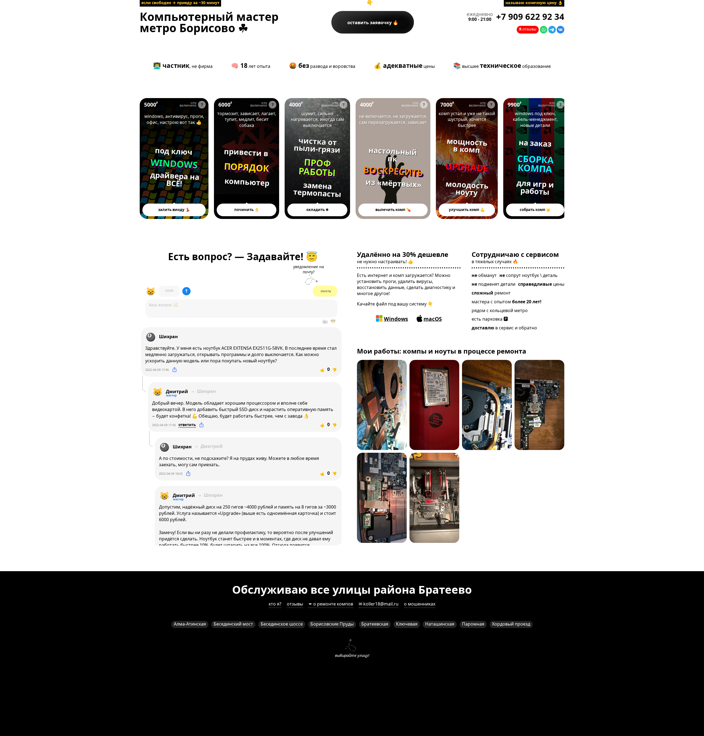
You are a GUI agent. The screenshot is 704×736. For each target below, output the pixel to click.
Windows (396, 319)
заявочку (370, 22)
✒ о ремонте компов (331, 604)
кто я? (275, 604)
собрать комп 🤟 (535, 209)
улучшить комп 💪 (467, 209)
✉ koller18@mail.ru (378, 604)
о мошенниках (419, 604)
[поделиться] (174, 370)
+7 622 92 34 (530, 16)
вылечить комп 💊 (393, 209)
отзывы (295, 604)
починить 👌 (246, 209)
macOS (433, 319)
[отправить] (186, 291)
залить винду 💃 (174, 209)
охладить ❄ (317, 209)
